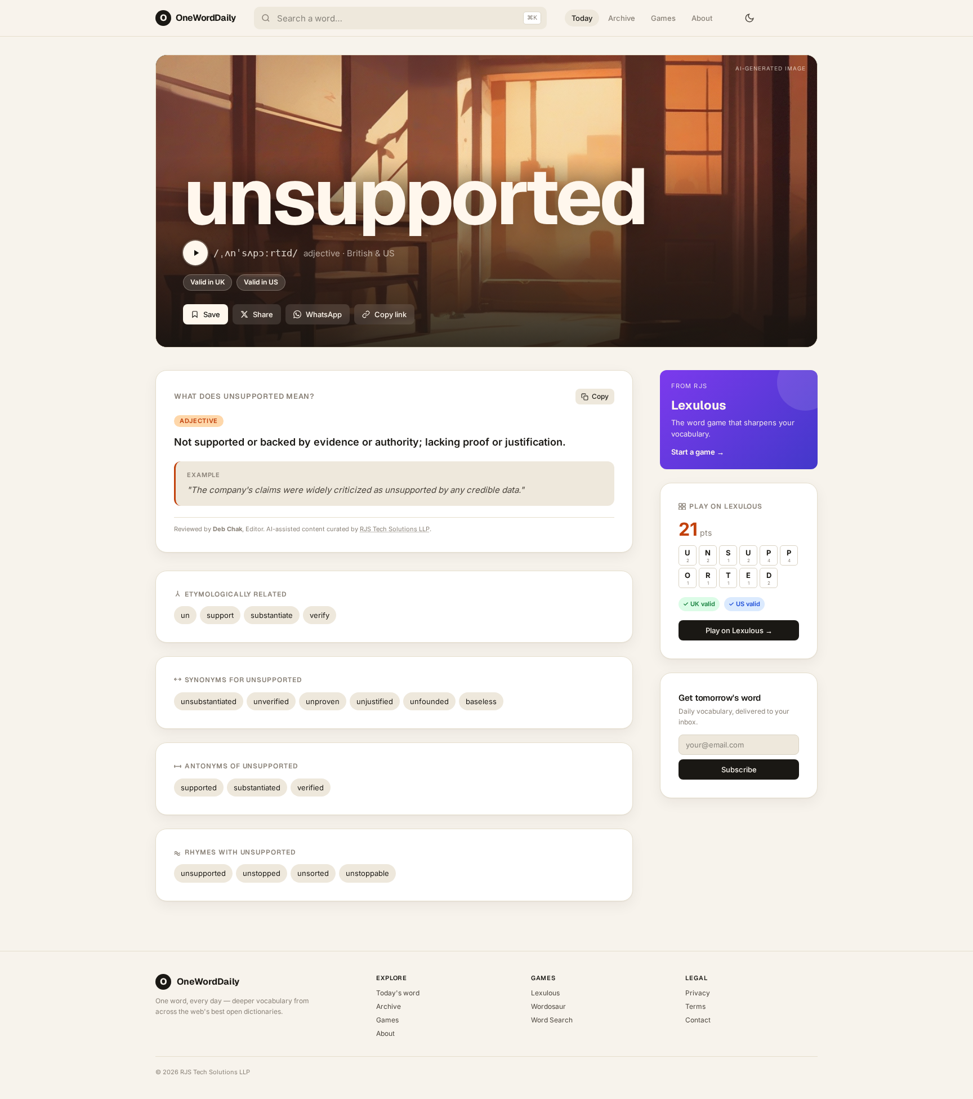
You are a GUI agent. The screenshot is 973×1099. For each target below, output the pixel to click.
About (701, 18)
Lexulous (545, 993)
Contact (698, 1020)
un (185, 615)
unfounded (429, 701)
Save (211, 314)
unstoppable (367, 873)
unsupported (203, 873)
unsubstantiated (208, 701)
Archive (621, 18)
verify (319, 615)
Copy (600, 396)
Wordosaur (548, 1006)
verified (310, 787)
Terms (695, 1006)
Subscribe (739, 769)
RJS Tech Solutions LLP (395, 529)
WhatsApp (324, 314)
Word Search (552, 1020)
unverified (271, 701)
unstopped (261, 873)
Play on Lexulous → (739, 630)
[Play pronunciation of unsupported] (195, 253)
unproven (323, 701)
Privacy (697, 993)
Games (663, 18)
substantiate (272, 615)
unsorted (313, 873)
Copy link (390, 314)
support (220, 615)
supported (199, 787)
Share (263, 314)
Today (582, 18)
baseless (481, 701)
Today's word (397, 993)
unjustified (374, 701)
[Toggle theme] (749, 18)
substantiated (257, 787)
